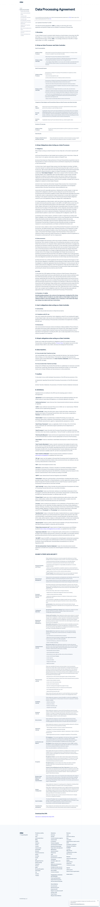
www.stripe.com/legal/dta (41, 455)
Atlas (36, 836)
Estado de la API (54, 889)
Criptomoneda (38, 847)
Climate (36, 844)
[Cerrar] (97, 901)
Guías (68, 834)
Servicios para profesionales (56, 868)
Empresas (53, 834)
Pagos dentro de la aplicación (57, 847)
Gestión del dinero (54, 851)
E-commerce (53, 841)
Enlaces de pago (38, 862)
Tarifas (36, 834)
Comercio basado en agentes (57, 838)
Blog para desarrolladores (56, 895)
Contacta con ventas (71, 865)
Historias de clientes (71, 836)
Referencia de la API (55, 887)
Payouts (37, 865)
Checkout (37, 843)
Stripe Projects (54, 894)
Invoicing (37, 856)
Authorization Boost (39, 838)
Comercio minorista (55, 872)
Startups (52, 836)
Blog (67, 838)
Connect (37, 846)
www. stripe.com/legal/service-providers (50, 528)
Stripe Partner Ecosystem (56, 879)
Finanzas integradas (55, 843)
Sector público (54, 870)
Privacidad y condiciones (71, 844)
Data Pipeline (38, 849)
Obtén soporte (70, 869)
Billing (36, 839)
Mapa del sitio (69, 850)
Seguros (52, 862)
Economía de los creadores (56, 857)
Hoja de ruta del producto (72, 858)
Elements (37, 851)
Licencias (68, 849)
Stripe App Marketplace (55, 878)
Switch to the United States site (77, 904)
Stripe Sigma (37, 870)
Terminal (37, 873)
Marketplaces (53, 849)
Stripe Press (69, 863)
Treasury (37, 875)
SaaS (52, 854)
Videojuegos (53, 859)
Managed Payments (39, 860)
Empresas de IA (54, 856)
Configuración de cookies (72, 852)
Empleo (68, 860)
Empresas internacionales (56, 846)
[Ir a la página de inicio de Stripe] (21, 833)
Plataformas (53, 852)
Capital (36, 841)
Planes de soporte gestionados (73, 871)
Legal (21, 8)
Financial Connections (39, 852)
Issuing (36, 857)
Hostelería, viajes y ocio (55, 860)
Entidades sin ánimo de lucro (56, 867)
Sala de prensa (69, 861)
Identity (36, 854)
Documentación (54, 885)
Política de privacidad (25, 11)
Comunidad (69, 839)
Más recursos (69, 853)
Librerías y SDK (54, 892)
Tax (36, 872)
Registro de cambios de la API (57, 890)
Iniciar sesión (69, 874)
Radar (36, 867)
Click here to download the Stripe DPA (44, 816)
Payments (37, 864)
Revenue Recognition (39, 869)
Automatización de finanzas (56, 844)
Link (36, 859)
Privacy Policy (59, 343)
